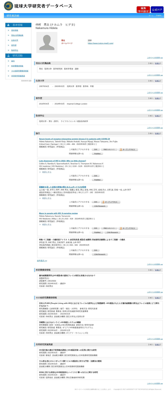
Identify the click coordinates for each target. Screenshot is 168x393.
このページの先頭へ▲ (155, 58)
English (158, 15)
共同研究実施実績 (18, 76)
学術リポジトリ (109, 149)
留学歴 (13, 45)
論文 (13, 61)
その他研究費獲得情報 (19, 71)
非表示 (157, 63)
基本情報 (14, 30)
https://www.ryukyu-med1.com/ (100, 43)
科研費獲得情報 (17, 66)
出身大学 (14, 40)
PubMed (97, 154)
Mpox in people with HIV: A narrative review (58, 213)
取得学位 (14, 50)
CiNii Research (99, 206)
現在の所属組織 (17, 35)
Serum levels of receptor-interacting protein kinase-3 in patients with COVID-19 (74, 139)
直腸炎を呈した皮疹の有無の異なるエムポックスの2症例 (62, 187)
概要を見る (46, 172)
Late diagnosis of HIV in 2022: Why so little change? (62, 161)
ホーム (151, 15)
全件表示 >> (42, 261)
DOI (95, 149)
